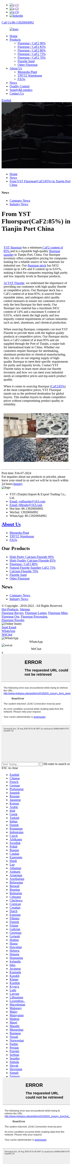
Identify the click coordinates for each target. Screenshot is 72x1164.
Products (15, 39)
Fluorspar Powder (13, 620)
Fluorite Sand (26, 61)
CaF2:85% (58, 386)
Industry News (19, 204)
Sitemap (25, 609)
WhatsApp (8, 631)
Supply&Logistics (21, 90)
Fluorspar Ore (10, 616)
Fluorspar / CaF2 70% (32, 57)
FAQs (21, 79)
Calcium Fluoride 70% (24, 571)
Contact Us (17, 93)
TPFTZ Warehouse (30, 75)
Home (13, 36)
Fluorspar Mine (58, 613)
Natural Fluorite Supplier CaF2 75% (32, 567)
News (13, 82)
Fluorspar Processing (34, 616)
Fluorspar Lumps (36, 613)
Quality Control (19, 86)
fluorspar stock (37, 265)
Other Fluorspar (28, 64)
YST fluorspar (13, 247)
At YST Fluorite (14, 283)
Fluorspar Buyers (12, 613)
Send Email (9, 627)
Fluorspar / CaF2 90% (32, 43)
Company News (20, 200)
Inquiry (18, 484)
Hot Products (10, 609)
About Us (16, 68)
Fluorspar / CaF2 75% (32, 54)
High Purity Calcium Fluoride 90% (32, 557)
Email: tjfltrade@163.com (26, 505)
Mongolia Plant (27, 72)
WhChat (7, 634)
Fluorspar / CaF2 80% (32, 50)
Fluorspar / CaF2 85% (32, 46)
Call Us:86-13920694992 (18, 22)
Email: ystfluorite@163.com (27, 501)
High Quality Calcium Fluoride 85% (33, 560)
